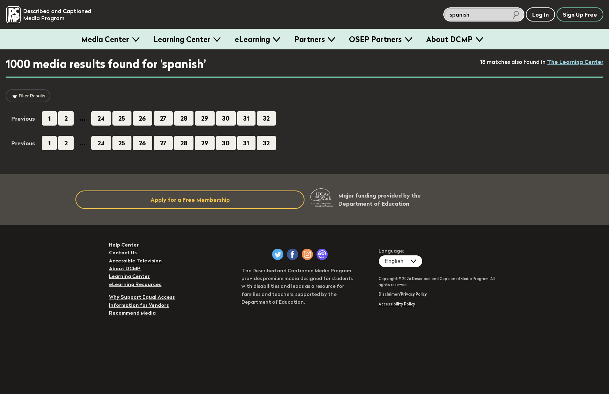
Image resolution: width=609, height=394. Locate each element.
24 (101, 118)
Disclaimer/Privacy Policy (403, 294)
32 (266, 118)
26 (142, 118)
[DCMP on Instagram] (307, 254)
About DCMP (449, 39)
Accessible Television (135, 260)
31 (246, 118)
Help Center (124, 245)
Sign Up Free (580, 14)
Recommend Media (132, 313)
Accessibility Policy (397, 304)
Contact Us (123, 252)
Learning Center (181, 39)
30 (225, 118)
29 (204, 118)
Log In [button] (540, 14)
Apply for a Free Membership (190, 199)
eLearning (252, 39)
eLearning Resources (135, 284)
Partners (309, 39)
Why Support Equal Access (142, 297)
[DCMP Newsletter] (322, 254)
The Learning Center (575, 61)
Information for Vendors (139, 305)
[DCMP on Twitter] (277, 254)
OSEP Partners (375, 39)
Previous (23, 118)
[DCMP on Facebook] (292, 254)
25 (121, 118)
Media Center (105, 39)
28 (183, 118)
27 (163, 118)
